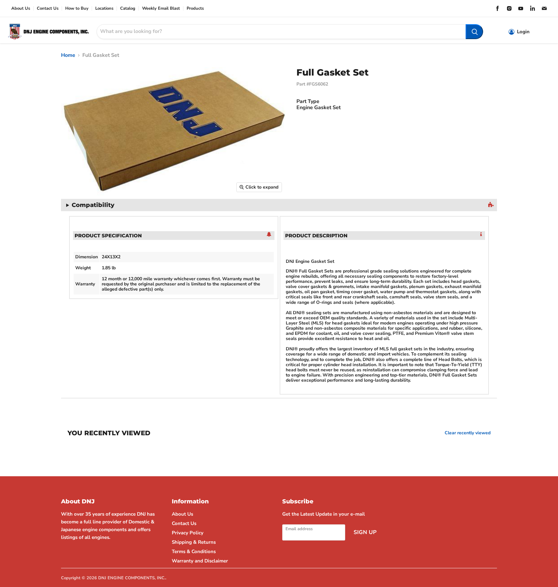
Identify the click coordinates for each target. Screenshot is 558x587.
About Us (20, 8)
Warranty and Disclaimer (200, 561)
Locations (104, 8)
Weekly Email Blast (161, 8)
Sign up (365, 532)
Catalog (127, 8)
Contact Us (47, 8)
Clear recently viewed (468, 433)
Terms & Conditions (194, 551)
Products (195, 8)
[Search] (474, 31)
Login (523, 32)
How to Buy (76, 8)
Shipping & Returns (194, 542)
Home (68, 55)
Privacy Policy (187, 533)
